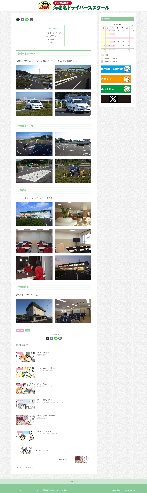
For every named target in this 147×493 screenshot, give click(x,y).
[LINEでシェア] (27, 19)
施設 (28, 330)
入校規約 (65, 490)
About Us (20, 330)
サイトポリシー (18, 490)
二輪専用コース (53, 36)
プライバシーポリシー (33, 490)
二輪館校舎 (52, 42)
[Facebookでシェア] (22, 19)
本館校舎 (51, 39)
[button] (31, 19)
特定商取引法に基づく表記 (50, 490)
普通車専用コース (54, 33)
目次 (51, 28)
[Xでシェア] (18, 19)
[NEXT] (132, 24)
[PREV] (102, 24)
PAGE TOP (74, 482)
